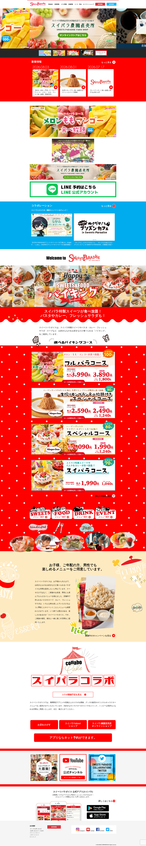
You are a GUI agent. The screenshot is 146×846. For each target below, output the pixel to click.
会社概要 (32, 826)
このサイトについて (34, 834)
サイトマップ (33, 836)
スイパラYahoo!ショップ (73, 724)
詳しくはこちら (106, 801)
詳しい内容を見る (103, 496)
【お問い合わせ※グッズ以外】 (37, 830)
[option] (73, 28)
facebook (102, 830)
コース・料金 (78, 4)
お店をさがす (44, 724)
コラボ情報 (64, 4)
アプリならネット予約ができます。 (73, 737)
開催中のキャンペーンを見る (98, 636)
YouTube (92, 830)
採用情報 (100, 4)
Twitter (111, 830)
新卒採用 (111, 4)
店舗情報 (70, 4)
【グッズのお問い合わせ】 (36, 828)
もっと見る (106, 62)
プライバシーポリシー (35, 832)
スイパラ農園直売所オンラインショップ (102, 724)
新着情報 (57, 4)
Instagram (82, 830)
